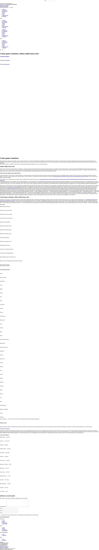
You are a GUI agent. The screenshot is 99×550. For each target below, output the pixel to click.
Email (1, 510)
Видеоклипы (4, 11)
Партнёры (4, 16)
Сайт (1, 512)
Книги (3, 12)
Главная (3, 9)
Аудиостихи (4, 10)
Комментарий (3, 506)
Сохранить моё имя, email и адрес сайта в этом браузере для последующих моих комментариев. (20, 514)
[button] (49, 18)
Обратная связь (5, 15)
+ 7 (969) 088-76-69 (3, 543)
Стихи (3, 13)
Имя (1, 508)
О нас (3, 14)
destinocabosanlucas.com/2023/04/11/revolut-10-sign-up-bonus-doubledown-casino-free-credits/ (70, 176)
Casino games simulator (4, 56)
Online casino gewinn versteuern (14, 187)
